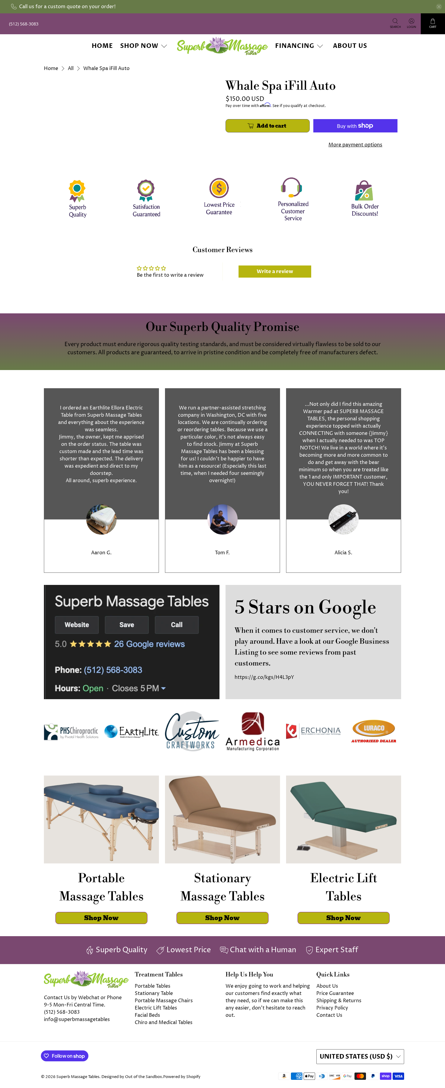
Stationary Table (154, 993)
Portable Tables (152, 986)
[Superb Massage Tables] (222, 46)
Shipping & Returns (338, 1000)
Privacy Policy (332, 1008)
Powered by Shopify (181, 1077)
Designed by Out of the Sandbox (131, 1077)
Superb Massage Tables (77, 1077)
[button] (444, 1085)
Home (102, 46)
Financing (294, 46)
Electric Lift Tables (156, 1008)
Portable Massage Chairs (164, 1000)
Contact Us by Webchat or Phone (83, 997)
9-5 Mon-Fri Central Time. (74, 1005)
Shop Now (139, 46)
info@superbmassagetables (77, 1019)
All (71, 68)
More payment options (355, 145)
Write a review (275, 271)
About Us (350, 46)
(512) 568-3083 (62, 1012)
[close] (439, 7)
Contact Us (329, 1015)
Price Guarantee (335, 993)
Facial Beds (147, 1015)
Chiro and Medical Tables (164, 1022)
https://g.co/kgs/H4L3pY (264, 677)
